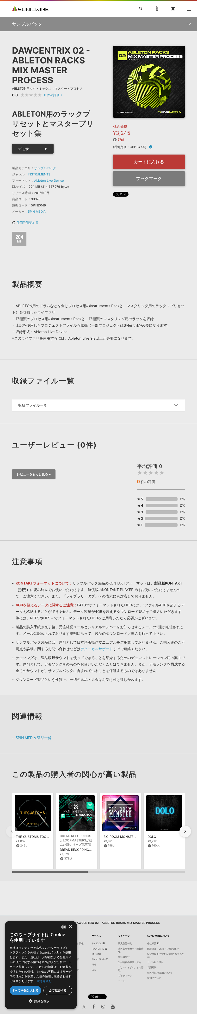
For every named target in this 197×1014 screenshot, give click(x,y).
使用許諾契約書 (25, 222)
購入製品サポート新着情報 (130, 950)
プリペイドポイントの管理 (130, 969)
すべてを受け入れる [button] (25, 990)
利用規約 (151, 967)
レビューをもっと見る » (34, 474)
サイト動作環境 (155, 962)
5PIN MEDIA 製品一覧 (33, 737)
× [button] (70, 926)
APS (94, 964)
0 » (53, 95)
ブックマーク (149, 178)
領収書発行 (124, 956)
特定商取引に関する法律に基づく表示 (165, 955)
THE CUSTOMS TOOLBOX (35, 837)
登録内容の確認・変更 (129, 962)
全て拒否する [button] (58, 990)
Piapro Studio (98, 959)
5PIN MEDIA (37, 211)
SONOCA (97, 943)
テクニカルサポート (96, 649)
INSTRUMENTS (39, 174)
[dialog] (41, 965)
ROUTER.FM (98, 948)
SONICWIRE (30, 9)
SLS (94, 969)
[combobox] (63, 927)
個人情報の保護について (159, 972)
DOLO (152, 837)
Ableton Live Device (49, 180)
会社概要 (151, 943)
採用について (154, 978)
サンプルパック (45, 168)
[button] (185, 831)
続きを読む (44, 981)
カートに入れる (149, 161)
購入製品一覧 (125, 943)
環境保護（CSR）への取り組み (163, 948)
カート (121, 980)
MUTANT (96, 953)
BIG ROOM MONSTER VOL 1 (124, 837)
